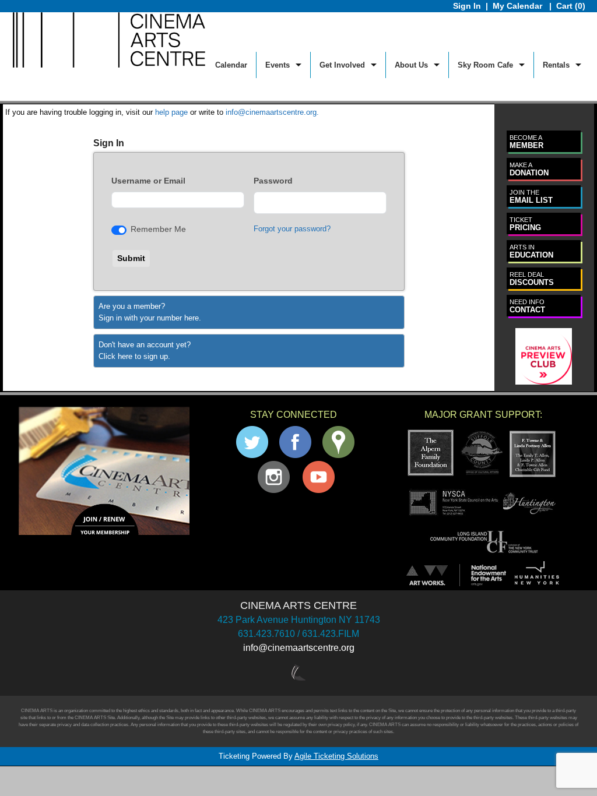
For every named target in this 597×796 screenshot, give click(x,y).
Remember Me (158, 229)
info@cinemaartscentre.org (298, 648)
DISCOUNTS (532, 279)
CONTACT (527, 306)
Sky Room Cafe (485, 65)
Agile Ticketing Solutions (336, 756)
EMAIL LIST (531, 197)
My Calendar (519, 5)
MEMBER (526, 142)
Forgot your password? (292, 228)
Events (277, 65)
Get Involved (342, 65)
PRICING (525, 224)
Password (273, 180)
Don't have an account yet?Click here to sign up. (145, 350)
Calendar (231, 65)
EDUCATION (531, 251)
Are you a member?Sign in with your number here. (150, 312)
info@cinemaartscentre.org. (272, 112)
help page (171, 112)
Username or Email (148, 180)
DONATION (529, 169)
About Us (411, 65)
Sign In (467, 5)
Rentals (556, 65)
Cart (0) (570, 5)
